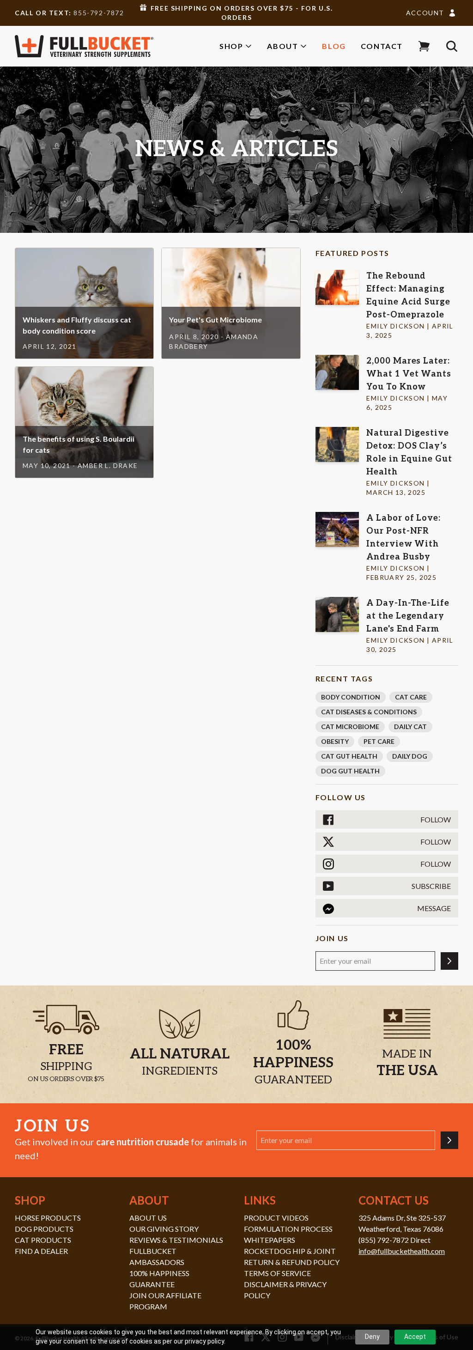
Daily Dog (409, 756)
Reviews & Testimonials (176, 1239)
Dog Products (44, 1228)
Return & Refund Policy (292, 1262)
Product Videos (276, 1217)
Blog (334, 46)
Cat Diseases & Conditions (369, 712)
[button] (424, 46)
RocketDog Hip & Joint (290, 1251)
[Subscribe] (449, 961)
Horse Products (48, 1217)
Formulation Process (288, 1228)
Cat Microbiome (350, 726)
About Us (148, 1217)
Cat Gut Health (349, 756)
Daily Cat (410, 726)
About (282, 46)
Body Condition (350, 697)
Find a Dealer (41, 1251)
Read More (84, 294)
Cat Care (411, 697)
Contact (382, 46)
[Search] (451, 46)
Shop (231, 46)
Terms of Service (277, 1273)
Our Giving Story (164, 1228)
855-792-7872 (98, 13)
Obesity (335, 741)
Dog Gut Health (350, 771)
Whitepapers (269, 1239)
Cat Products (43, 1239)
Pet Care (379, 741)
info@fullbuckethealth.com (401, 1251)
